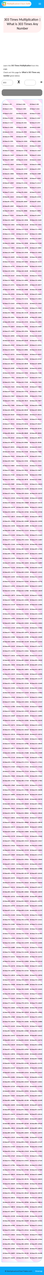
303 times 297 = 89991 (8, 447)
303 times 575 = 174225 (36, 767)
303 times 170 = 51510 (22, 299)
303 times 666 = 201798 (22, 873)
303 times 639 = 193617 (36, 841)
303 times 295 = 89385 (36, 442)
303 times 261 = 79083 (8, 405)
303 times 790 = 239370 (22, 1017)
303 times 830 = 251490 (22, 1063)
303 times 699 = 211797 (36, 910)
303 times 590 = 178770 (22, 785)
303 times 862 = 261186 (22, 1100)
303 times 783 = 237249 (36, 1008)
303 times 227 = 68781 (36, 364)
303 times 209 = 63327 (8, 345)
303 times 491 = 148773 (36, 669)
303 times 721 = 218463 (9, 938)
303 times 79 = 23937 (35, 192)
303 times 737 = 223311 (9, 957)
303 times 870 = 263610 (22, 1109)
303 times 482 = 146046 (22, 660)
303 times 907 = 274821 (36, 1151)
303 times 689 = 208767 (9, 901)
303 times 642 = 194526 (22, 845)
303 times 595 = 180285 (36, 790)
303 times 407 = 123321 (36, 572)
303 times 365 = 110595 (9, 526)
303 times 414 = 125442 (22, 581)
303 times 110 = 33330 (22, 229)
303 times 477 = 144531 (9, 655)
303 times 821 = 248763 (9, 1054)
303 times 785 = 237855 (9, 1012)
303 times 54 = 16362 (21, 164)
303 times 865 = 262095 (9, 1105)
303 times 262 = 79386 (22, 405)
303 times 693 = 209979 (9, 906)
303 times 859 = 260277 (36, 1096)
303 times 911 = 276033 (36, 1156)
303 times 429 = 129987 (9, 600)
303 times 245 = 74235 (8, 387)
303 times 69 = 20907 (8, 183)
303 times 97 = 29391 (8, 215)
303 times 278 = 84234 (22, 424)
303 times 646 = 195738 (22, 850)
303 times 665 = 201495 (9, 873)
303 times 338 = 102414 (22, 493)
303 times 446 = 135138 (22, 618)
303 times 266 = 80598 (22, 410)
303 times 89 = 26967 (8, 206)
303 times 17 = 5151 (8, 123)
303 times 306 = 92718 (22, 456)
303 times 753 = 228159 (9, 975)
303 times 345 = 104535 (9, 503)
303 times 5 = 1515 (7, 109)
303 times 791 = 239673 (36, 1017)
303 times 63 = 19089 (35, 174)
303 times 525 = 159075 (9, 711)
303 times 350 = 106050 (22, 507)
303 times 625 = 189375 (9, 827)
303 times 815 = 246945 (36, 1045)
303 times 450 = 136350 (22, 623)
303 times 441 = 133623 (9, 614)
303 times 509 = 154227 (9, 692)
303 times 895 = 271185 (36, 1137)
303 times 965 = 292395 (9, 1221)
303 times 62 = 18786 (21, 174)
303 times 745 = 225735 (9, 966)
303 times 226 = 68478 (22, 364)
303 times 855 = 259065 (36, 1091)
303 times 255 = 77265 (36, 396)
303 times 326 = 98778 (22, 479)
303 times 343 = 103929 (36, 498)
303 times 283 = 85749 (36, 428)
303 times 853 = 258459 (9, 1091)
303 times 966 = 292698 (22, 1221)
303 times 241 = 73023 (8, 382)
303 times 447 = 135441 (36, 618)
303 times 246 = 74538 (22, 387)
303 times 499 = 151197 (36, 679)
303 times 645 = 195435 (9, 850)
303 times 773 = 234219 (9, 998)
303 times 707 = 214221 (36, 920)
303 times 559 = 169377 (36, 748)
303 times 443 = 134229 (36, 614)
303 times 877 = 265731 (9, 1119)
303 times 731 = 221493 (36, 947)
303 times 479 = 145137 (36, 655)
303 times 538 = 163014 (22, 725)
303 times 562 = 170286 (22, 753)
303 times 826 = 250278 (22, 1059)
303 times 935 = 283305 (36, 1184)
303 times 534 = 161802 (22, 720)
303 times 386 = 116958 (22, 549)
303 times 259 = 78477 (36, 401)
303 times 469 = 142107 (9, 646)
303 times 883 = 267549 (36, 1123)
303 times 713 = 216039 (9, 929)
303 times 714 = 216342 (22, 929)
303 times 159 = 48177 (36, 285)
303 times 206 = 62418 (22, 340)
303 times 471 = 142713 (36, 646)
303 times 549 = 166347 (9, 739)
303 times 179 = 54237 (36, 308)
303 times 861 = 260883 (9, 1100)
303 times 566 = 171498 (22, 757)
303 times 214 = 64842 (22, 350)
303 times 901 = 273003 (9, 1147)
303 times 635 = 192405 (36, 836)
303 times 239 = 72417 (36, 377)
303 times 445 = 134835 (9, 618)
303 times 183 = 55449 (36, 313)
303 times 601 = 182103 (9, 799)
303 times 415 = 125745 (36, 581)
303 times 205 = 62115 (8, 340)
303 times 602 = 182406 (22, 799)
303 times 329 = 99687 (8, 484)
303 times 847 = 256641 (36, 1082)
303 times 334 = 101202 (22, 489)
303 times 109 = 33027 (8, 229)
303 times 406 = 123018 (22, 572)
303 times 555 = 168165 (36, 743)
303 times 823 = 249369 (36, 1054)
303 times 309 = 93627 (8, 461)
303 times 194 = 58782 (22, 326)
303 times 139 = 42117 (36, 262)
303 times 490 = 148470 (22, 669)
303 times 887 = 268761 (36, 1128)
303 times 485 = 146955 (9, 665)
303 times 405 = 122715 (9, 572)
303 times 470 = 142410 (22, 646)
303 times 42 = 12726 (21, 150)
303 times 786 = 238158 (22, 1012)
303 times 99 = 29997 (35, 215)
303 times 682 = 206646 (22, 892)
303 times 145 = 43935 (8, 271)
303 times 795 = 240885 (36, 1021)
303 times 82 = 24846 (21, 197)
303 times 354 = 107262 (22, 512)
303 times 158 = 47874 (22, 285)
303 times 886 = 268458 (22, 1128)
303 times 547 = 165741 (36, 734)
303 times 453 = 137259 (9, 628)
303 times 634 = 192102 (22, 836)
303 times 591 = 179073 (36, 785)
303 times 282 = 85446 (22, 428)
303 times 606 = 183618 (22, 804)
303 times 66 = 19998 (21, 178)
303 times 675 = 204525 (36, 882)
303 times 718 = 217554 (22, 933)
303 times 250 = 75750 (22, 391)
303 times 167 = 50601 (36, 294)
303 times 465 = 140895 (9, 642)
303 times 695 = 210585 (36, 906)
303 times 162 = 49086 (22, 289)
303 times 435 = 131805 (36, 604)
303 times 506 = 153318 (22, 688)
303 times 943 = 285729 (36, 1193)
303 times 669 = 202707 (9, 878)
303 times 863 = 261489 (36, 1100)
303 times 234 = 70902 (22, 373)
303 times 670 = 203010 (22, 878)
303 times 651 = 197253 (36, 855)
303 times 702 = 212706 (22, 915)
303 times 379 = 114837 (36, 540)
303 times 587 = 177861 (36, 781)
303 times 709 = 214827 (9, 924)
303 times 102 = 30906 (22, 220)
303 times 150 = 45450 (22, 276)
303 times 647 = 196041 (36, 850)
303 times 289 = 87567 (8, 438)
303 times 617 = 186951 (9, 818)
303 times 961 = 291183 (9, 1216)
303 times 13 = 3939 (8, 118)
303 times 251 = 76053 (36, 391)
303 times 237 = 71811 (8, 377)
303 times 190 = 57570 (22, 322)
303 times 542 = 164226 (22, 730)
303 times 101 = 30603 (8, 220)
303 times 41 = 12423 (8, 150)
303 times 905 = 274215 (9, 1151)
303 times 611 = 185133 (36, 808)
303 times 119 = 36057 (36, 238)
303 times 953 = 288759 (9, 1207)
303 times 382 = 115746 (22, 544)
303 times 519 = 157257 (36, 702)
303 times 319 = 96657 (36, 470)
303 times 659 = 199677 (36, 864)
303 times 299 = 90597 (36, 447)
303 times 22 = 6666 (21, 127)
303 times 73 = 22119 (8, 187)
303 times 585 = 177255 (9, 781)
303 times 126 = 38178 (22, 248)
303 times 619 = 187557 (36, 818)
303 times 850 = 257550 (22, 1086)
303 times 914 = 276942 (22, 1160)
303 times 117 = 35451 (8, 238)
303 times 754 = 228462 (22, 975)
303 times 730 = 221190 (22, 947)
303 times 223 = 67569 (36, 359)
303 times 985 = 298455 (9, 1244)
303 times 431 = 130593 (36, 600)
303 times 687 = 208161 (36, 896)
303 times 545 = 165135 (9, 734)
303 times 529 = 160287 (9, 716)
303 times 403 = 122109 (36, 567)
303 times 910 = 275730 (22, 1156)
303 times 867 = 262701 (36, 1105)
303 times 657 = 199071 (9, 864)
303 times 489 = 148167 (9, 669)
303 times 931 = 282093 (36, 1179)
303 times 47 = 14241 (35, 155)
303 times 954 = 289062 (22, 1207)
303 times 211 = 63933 (36, 345)
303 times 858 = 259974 (22, 1096)
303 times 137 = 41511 (8, 262)
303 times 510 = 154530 (22, 692)
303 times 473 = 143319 (9, 651)
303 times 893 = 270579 (9, 1137)
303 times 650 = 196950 (22, 855)
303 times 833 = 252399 (9, 1068)
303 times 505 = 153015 (9, 688)
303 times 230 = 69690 (22, 368)
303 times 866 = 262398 (22, 1105)
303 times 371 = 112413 (36, 530)
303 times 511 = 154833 (36, 692)
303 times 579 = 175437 (36, 771)
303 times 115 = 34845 (36, 234)
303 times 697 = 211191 (9, 910)
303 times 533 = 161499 (9, 720)
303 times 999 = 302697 (36, 1258)
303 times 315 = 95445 (36, 465)
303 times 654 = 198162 (22, 859)
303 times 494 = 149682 (22, 674)
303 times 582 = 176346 (22, 776)
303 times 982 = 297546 (22, 1239)
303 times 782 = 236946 (22, 1008)
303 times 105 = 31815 (8, 225)
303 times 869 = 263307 (9, 1109)
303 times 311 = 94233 (36, 461)
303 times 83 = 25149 (35, 197)
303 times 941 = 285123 (9, 1193)
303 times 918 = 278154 (22, 1165)
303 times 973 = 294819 (9, 1230)
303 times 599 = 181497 (36, 794)
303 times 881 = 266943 (9, 1123)
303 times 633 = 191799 (9, 836)
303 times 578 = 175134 (22, 771)
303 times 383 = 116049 (36, 544)
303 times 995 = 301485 (36, 1253)
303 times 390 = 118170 (22, 554)
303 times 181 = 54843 (8, 313)
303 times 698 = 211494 (22, 910)
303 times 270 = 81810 (22, 415)
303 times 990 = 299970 (22, 1248)
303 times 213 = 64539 (8, 350)
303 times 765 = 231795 (9, 989)
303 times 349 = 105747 (9, 507)
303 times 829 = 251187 (9, 1063)
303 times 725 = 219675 (9, 943)
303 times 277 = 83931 (8, 424)
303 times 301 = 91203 (8, 452)
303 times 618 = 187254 (22, 818)
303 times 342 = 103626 (22, 498)
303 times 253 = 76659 (8, 396)
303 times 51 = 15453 (35, 160)
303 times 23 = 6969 (35, 127)
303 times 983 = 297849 (36, 1239)
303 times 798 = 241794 (22, 1026)
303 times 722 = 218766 (22, 938)
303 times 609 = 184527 (9, 808)
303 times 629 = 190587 (9, 831)
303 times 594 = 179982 (22, 790)
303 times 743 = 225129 (36, 961)
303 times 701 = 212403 (9, 915)
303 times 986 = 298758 (22, 1244)
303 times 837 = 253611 (9, 1072)
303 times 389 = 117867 (9, 554)
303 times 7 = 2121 (34, 109)
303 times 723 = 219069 (36, 938)
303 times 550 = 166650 (22, 739)
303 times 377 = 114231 (9, 540)
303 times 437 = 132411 (9, 609)
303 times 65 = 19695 (8, 178)
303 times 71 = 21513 (35, 183)
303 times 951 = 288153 (36, 1202)
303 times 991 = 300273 (36, 1248)
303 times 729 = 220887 (9, 947)
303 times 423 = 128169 (36, 591)
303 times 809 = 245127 (9, 1040)
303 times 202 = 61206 (22, 336)
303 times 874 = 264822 (22, 1114)
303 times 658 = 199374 (22, 864)
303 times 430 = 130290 (22, 600)
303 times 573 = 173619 (9, 767)
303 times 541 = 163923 (9, 730)
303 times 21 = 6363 (8, 127)
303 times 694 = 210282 (22, 906)
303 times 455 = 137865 (36, 628)
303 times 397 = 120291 (9, 563)
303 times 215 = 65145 (36, 350)
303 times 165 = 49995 (8, 294)
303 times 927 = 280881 (36, 1174)
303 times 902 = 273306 (22, 1147)
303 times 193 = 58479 (8, 326)
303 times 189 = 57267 (8, 322)
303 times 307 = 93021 (36, 456)
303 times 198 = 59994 (22, 331)
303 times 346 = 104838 (22, 503)
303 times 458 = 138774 (22, 632)
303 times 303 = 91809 (36, 452)
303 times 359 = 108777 (36, 516)
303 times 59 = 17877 (35, 169)
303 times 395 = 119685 (36, 558)
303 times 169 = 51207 (8, 299)
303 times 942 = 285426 (22, 1193)
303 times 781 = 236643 (9, 1008)
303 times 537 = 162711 (9, 725)
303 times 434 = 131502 (22, 604)
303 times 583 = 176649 (36, 776)
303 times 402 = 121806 (22, 567)
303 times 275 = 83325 (36, 419)
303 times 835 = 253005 (36, 1068)
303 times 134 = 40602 (22, 257)
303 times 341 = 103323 (9, 498)
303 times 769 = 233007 (9, 994)
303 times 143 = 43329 (36, 266)
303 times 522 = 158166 (22, 706)
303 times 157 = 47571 (8, 285)
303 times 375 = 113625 (36, 535)
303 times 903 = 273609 (36, 1147)
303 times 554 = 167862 (22, 743)
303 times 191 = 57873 (36, 322)
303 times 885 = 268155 (9, 1128)
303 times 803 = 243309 (36, 1031)
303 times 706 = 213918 (22, 920)
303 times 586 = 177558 (22, 781)
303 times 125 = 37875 (8, 248)
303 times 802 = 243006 (22, 1031)
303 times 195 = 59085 (36, 326)
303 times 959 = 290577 (36, 1211)
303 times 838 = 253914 (22, 1072)
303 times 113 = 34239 (8, 234)
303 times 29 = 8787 (8, 137)
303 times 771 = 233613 (36, 994)
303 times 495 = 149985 (36, 674)
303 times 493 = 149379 (9, 674)
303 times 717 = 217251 (9, 933)
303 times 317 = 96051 (8, 470)
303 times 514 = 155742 (22, 697)
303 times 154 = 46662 (22, 280)
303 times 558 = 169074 (22, 748)
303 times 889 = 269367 (9, 1133)
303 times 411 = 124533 (36, 577)
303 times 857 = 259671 (9, 1096)
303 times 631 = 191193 (36, 831)
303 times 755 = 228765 (36, 975)
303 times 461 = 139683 (9, 637)
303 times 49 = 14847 (8, 160)
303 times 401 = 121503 (9, 567)
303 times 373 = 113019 (9, 535)
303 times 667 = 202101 (36, 873)
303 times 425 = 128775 (9, 595)
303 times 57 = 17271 (8, 169)
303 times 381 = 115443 (9, 544)
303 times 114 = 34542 (22, 234)
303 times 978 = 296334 (22, 1235)
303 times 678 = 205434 (22, 887)
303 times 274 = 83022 (22, 419)
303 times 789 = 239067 (9, 1017)
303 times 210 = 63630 (22, 345)
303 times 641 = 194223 (9, 845)
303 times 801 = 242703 (9, 1031)
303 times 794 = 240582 (22, 1021)
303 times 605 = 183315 (9, 804)
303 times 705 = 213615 (9, 920)
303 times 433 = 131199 (9, 604)
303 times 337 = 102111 (9, 493)
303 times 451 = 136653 (36, 623)
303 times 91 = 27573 (35, 206)
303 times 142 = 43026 (22, 266)
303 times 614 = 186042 (22, 813)
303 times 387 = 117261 (36, 549)
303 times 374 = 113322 (22, 535)
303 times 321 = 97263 (8, 475)
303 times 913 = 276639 (9, 1160)
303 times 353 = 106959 (9, 512)
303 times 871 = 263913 (36, 1109)
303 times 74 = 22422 (21, 187)
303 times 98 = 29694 (21, 215)
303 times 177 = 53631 (8, 308)
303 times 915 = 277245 (36, 1160)
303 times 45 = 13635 (8, 155)
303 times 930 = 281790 (22, 1179)
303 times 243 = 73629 (36, 382)
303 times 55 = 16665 (35, 164)
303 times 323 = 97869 (36, 475)
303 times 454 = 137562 (22, 628)
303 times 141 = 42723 (8, 266)
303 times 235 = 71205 (36, 373)
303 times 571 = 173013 (36, 762)
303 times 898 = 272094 (22, 1142)
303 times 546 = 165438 (22, 734)
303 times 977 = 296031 (9, 1235)
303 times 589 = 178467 (9, 785)
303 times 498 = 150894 (22, 679)
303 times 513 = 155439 (9, 697)
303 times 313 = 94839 (8, 465)
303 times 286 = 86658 (22, 433)
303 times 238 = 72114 (22, 377)
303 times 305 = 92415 (8, 456)
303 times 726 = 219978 (22, 943)
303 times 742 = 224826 (22, 961)
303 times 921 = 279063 (9, 1170)
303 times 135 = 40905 (36, 257)
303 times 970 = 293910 (22, 1225)
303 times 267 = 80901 (36, 410)
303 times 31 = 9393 (35, 137)
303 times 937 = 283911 (9, 1188)
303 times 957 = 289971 (9, 1211)
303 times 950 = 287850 (22, 1202)
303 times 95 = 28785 (35, 211)
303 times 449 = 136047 (9, 623)
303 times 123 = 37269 (36, 243)
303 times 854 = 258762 (22, 1091)
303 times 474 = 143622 (22, 651)
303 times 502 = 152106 (22, 683)
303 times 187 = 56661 (36, 317)
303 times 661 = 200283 (9, 869)
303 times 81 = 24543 (8, 197)
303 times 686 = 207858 (22, 896)
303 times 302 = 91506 (22, 452)
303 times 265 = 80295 (8, 410)
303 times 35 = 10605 (35, 141)
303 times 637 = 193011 (9, 841)
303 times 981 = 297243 (9, 1239)
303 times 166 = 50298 (22, 294)
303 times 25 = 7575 (8, 132)
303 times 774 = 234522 (22, 998)
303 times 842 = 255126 (22, 1077)
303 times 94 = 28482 (21, 211)
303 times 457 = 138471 (9, 632)
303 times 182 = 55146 (22, 313)
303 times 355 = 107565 (36, 512)
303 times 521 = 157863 (9, 706)
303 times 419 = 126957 (36, 586)
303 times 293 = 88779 (8, 442)
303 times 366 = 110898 (22, 526)
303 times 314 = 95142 (22, 465)
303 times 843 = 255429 (36, 1077)
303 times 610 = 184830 (22, 808)
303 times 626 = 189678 (22, 827)
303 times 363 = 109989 (36, 521)
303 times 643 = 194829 (36, 845)
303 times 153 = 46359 (8, 280)
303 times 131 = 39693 (36, 252)
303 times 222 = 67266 (22, 359)
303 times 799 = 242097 (36, 1026)
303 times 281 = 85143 (8, 428)
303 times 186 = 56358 (22, 317)
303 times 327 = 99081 (36, 479)
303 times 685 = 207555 (9, 896)
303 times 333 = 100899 (9, 489)
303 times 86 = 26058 (21, 201)
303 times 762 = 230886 (22, 984)
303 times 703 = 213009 (36, 915)
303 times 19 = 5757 (35, 123)
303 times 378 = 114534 (22, 540)
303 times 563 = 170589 (36, 753)
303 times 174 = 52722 (22, 303)
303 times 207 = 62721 (36, 340)
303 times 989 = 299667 (9, 1248)
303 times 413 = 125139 (9, 581)
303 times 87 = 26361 (35, 201)
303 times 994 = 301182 (22, 1253)
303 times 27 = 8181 (35, 132)
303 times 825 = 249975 (9, 1059)
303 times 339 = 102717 (36, 493)
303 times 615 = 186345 (36, 813)
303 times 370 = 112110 (22, 530)
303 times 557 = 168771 (9, 748)
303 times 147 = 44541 (36, 271)
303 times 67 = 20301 (35, 178)
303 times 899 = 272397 (36, 1142)
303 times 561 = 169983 (9, 753)
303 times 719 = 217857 (36, 933)
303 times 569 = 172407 (9, 762)
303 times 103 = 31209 (36, 220)
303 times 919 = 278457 (36, 1165)
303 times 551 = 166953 (36, 739)
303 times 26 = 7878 (21, 132)
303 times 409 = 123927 (9, 577)
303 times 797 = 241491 (9, 1026)
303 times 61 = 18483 (8, 174)
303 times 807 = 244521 (36, 1035)
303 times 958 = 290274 (22, 1211)
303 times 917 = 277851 (9, 1165)
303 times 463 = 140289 (36, 637)
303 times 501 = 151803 (9, 683)
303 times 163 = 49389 (36, 289)
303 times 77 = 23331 (8, 192)
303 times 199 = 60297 (36, 331)
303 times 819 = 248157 (36, 1049)
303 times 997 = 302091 (9, 1258)
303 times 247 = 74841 (36, 387)
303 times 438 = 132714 (22, 609)
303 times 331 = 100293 (36, 484)
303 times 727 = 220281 (36, 943)
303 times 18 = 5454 (21, 123)
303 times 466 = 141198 (22, 642)
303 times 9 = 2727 (7, 113)
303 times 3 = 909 (34, 104)
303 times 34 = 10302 (21, 141)
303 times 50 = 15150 (21, 160)
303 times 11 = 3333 (35, 113)
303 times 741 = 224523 (9, 961)
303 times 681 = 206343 (9, 892)
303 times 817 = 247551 (9, 1049)
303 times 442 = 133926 (22, 614)
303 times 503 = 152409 (36, 683)
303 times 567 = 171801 (36, 757)
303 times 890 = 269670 (22, 1133)
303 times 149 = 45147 (8, 276)
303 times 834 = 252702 (22, 1068)
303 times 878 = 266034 (22, 1119)
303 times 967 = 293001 (36, 1221)
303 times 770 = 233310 (22, 994)
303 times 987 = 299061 (36, 1244)
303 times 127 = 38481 (36, 248)
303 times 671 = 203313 (36, 878)
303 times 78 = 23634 (21, 192)
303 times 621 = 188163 (9, 822)
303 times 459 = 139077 (36, 632)
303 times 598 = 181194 (22, 794)
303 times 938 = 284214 (22, 1188)
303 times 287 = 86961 (36, 433)
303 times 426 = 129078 (22, 595)
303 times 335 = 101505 (36, 489)
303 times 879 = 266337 (36, 1119)
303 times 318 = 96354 (22, 470)
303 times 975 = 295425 (36, 1230)
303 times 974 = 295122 (22, 1230)
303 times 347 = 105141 (36, 503)
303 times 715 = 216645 (36, 929)
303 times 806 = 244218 (22, 1035)
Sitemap (38, 1271)
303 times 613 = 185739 (9, 813)
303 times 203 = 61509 (36, 336)
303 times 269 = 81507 (8, 415)
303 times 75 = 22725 (35, 187)
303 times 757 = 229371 (9, 980)
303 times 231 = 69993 (36, 368)
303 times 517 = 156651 (9, 702)
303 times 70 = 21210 (21, 183)
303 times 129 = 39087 (8, 252)
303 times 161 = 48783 (8, 289)
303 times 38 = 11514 (21, 146)
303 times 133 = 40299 (8, 257)
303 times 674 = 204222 (22, 882)
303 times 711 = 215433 (36, 924)
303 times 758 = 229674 (22, 980)
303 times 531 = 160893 (36, 716)
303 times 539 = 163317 (36, 725)
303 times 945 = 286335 (9, 1197)
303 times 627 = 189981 (36, 827)
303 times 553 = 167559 (9, 743)
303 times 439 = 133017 (36, 609)
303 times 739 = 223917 (36, 957)
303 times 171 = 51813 (36, 299)
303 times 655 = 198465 (36, 859)
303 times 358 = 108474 (22, 516)
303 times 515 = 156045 (36, 697)
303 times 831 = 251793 (36, 1063)
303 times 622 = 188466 (22, 822)
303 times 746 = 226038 (22, 966)
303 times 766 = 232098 (22, 989)
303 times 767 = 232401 (36, 989)
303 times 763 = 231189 (36, 984)
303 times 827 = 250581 (36, 1059)
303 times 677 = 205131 (9, 887)
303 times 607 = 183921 (36, 804)
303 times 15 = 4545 (35, 118)
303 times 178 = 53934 (22, 308)
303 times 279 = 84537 (36, 424)
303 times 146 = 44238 (22, 271)
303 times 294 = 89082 (22, 442)
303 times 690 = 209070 (22, 901)
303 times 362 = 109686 (22, 521)
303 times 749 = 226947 (9, 970)
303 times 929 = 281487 (9, 1179)
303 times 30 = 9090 (21, 137)
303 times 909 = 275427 (9, 1156)
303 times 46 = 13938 (21, 155)
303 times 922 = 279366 (22, 1170)
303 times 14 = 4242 (21, 118)
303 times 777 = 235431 (9, 1003)
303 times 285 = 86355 (8, 433)
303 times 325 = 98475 (8, 479)
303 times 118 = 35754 (22, 238)
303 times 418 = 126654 (22, 586)
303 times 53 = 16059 (8, 164)
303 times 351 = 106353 (36, 507)
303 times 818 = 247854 (22, 1049)
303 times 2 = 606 (20, 104)
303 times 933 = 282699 (9, 1184)
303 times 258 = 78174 (22, 401)
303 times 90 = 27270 (21, 206)
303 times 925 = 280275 (9, 1174)
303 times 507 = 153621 (36, 688)
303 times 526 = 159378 (22, 711)
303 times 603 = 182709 (36, 799)
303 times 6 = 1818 (21, 109)
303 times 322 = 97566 (22, 475)
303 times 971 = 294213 (36, 1225)
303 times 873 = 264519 (9, 1114)
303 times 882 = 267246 (22, 1123)
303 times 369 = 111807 (9, 530)
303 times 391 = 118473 (36, 554)
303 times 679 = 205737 (36, 887)
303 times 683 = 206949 (36, 892)
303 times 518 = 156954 (22, 702)
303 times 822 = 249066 (22, 1054)
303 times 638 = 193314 (22, 841)
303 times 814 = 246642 (22, 1045)
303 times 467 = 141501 (36, 642)
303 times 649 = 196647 (9, 855)
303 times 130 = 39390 (22, 252)
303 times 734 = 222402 (22, 952)
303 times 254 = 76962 (22, 396)
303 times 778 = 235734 (22, 1003)
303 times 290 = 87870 (22, 438)
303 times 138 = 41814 (22, 262)
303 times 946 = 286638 (22, 1197)
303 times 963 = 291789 (36, 1216)
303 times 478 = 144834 (22, 655)
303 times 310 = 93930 (22, 461)
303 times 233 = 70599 (8, 373)
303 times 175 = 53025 (36, 303)
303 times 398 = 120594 (22, 563)
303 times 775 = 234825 (36, 998)
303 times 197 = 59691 (8, 331)
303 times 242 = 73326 (22, 382)
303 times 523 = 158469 (36, 706)
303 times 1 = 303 (7, 104)
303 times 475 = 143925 (36, 651)
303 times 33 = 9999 (8, 141)
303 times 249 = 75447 (8, 391)
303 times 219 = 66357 (36, 354)
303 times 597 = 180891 (9, 794)
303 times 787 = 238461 (36, 1012)
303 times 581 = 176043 (9, 776)
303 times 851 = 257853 (36, 1086)
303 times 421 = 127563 (9, 591)
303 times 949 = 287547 (9, 1202)
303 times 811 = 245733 (36, 1040)
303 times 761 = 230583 (9, 984)
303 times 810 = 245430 (22, 1040)
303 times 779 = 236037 (36, 1003)
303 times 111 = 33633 (36, 229)
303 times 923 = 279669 (36, 1170)
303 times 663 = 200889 (36, 869)
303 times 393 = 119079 (9, 558)
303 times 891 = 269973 (36, 1133)
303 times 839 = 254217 (36, 1072)
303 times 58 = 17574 (21, 169)
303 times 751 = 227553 (36, 970)
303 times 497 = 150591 (9, 679)
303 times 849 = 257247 (9, 1086)
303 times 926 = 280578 (22, 1174)
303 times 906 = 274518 (22, 1151)
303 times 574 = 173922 (22, 767)
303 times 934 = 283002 (22, 1184)
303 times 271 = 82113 (36, 415)
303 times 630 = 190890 (22, 831)
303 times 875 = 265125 (36, 1114)
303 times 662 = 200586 (22, 869)
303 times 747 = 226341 (36, 966)
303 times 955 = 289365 (36, 1207)
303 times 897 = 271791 (9, 1142)
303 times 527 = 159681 (36, 711)
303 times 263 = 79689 (36, 405)
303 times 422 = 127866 (22, 591)
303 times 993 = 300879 (9, 1253)
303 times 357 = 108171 (9, 516)
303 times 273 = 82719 (8, 419)
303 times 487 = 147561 (36, 665)
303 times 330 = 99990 (22, 484)
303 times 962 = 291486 (22, 1216)
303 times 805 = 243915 (9, 1035)
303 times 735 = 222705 (36, 952)
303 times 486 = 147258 (22, 665)
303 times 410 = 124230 (22, 577)
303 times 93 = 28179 (8, 211)
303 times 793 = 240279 (9, 1021)
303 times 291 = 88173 (36, 438)
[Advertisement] (22, 49)
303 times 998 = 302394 (22, 1258)
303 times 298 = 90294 (22, 447)
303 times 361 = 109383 (9, 521)
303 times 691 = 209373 (36, 901)
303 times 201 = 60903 (8, 336)
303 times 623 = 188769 (36, 822)
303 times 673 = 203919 (9, 882)
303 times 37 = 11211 (8, 146)
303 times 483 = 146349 (36, 660)
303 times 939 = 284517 (36, 1188)
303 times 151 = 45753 (36, 276)
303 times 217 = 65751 (8, 354)
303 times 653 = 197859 (9, 859)
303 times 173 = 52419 (8, 303)
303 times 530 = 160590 (22, 716)
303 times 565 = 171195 (9, 757)
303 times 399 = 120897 (36, 563)
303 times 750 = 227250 (22, 970)
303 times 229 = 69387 (8, 368)
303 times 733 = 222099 (9, 952)
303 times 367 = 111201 (36, 526)
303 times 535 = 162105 (36, 720)
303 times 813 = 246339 (9, 1045)
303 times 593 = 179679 (9, 790)
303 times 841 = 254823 (9, 1077)
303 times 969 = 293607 (9, 1225)
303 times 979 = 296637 (36, 1235)
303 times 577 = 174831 (9, 771)
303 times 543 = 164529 (36, 730)
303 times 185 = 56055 (8, 317)
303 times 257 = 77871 (8, 401)
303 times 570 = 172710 (22, 762)
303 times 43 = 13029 (35, 150)
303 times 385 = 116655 (9, 549)
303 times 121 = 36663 (8, 243)
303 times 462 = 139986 (22, 637)
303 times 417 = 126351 (9, 586)
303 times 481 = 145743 (9, 660)
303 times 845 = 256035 (9, 1082)
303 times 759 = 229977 (36, 980)
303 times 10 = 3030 (21, 113)
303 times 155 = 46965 (36, 280)
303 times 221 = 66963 (8, 359)
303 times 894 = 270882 (22, 1137)
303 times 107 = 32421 (36, 225)
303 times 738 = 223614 (22, 957)
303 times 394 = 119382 (22, 558)
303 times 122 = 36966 (22, 243)
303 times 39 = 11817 (35, 146)
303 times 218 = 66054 (22, 354)
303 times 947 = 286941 (36, 1197)
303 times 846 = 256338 (22, 1082)
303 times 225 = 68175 (8, 364)
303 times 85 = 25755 (8, 201)
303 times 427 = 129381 (36, 595)
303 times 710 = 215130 (22, 924)
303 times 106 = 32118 (22, 225)
